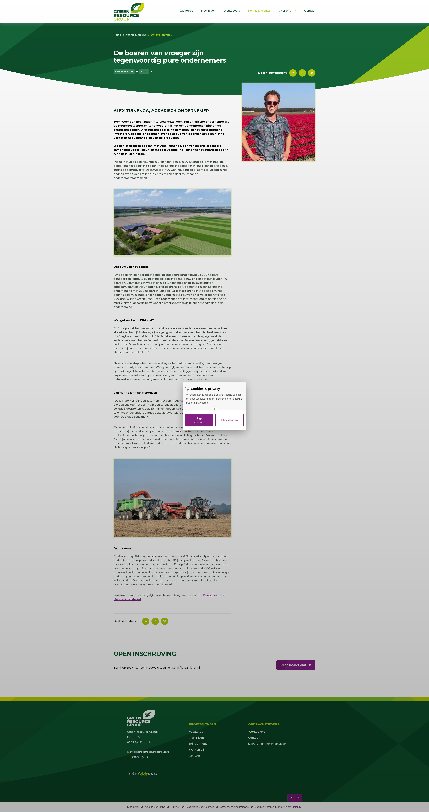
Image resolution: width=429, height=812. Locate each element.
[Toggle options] (214, 409)
